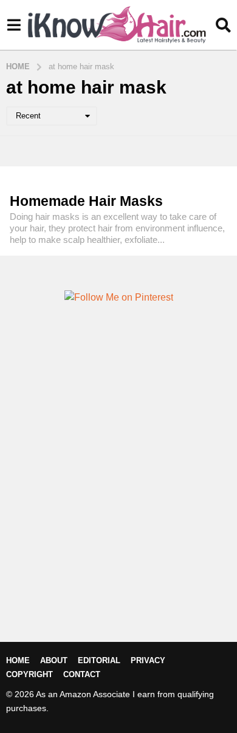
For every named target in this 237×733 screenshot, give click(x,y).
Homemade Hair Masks (86, 201)
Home (18, 660)
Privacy (148, 660)
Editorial (99, 660)
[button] (13, 25)
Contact (81, 674)
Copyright (29, 674)
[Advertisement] (118, 493)
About (53, 660)
